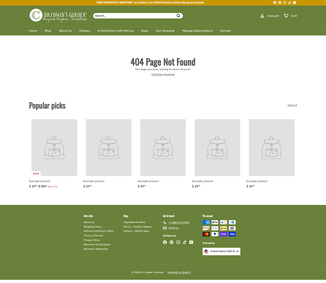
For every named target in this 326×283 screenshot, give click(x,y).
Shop (48, 30)
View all (292, 105)
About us (89, 222)
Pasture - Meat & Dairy (136, 231)
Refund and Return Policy (99, 231)
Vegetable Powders (134, 222)
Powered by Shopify (179, 272)
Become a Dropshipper (97, 244)
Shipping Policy (93, 226)
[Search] (178, 15)
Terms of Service (93, 235)
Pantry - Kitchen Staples (137, 226)
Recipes (84, 30)
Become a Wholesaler (96, 249)
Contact (225, 30)
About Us (65, 30)
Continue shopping (163, 74)
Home (33, 30)
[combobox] (138, 15)
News (144, 30)
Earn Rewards (165, 30)
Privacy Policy (92, 240)
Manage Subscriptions (197, 30)
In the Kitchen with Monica (116, 30)
